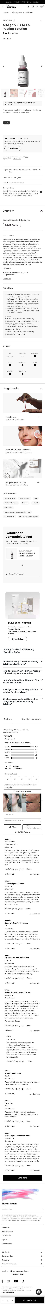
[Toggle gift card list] (41, 1252)
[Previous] (2, 2)
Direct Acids (8, 507)
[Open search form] (27, 6)
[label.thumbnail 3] (23, 93)
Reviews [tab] (8, 719)
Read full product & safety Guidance (19, 452)
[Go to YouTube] (16, 1281)
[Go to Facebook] (2, 1281)
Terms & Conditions (7, 1289)
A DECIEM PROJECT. (8, 1292)
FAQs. (26, 157)
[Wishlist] (41, 20)
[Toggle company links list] (41, 1260)
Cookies (29, 1290)
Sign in (4, 1240)
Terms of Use (20, 1220)
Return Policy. (17, 159)
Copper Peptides (10, 498)
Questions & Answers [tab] (31, 719)
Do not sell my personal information (13, 1290)
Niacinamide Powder (11, 503)
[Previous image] (3, 66)
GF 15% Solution (9, 516)
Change (25, 1271)
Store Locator (7, 1244)
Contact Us (37, 1220)
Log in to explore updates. (22, 3)
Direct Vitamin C (25, 498)
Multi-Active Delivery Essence (28, 516)
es (21, 1274)
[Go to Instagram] (8, 1281)
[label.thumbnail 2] (14, 93)
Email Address (7, 1209)
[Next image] (42, 66)
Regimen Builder (17, 639)
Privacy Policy (11, 1220)
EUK (36, 498)
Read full (15, 419)
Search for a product (16, 574)
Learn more (7, 279)
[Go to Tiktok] (23, 1281)
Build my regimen (11, 225)
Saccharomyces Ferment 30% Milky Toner (17, 512)
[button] (41, 211)
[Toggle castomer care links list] (41, 1256)
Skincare (6, 12)
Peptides (25, 503)
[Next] (42, 2)
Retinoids (35, 503)
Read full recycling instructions (17, 485)
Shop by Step (17, 12)
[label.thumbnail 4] (32, 93)
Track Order (6, 1235)
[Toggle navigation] (3, 6)
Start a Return (7, 1231)
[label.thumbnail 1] (5, 93)
